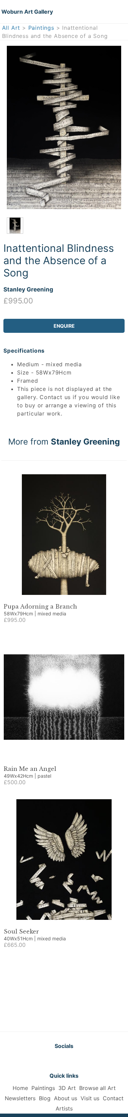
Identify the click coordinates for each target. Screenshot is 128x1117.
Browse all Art (97, 1088)
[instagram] (81, 1060)
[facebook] (64, 1060)
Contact (113, 1098)
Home (20, 1088)
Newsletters (20, 1098)
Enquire (64, 326)
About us (65, 1098)
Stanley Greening (28, 289)
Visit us (90, 1098)
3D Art (67, 1088)
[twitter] (47, 1060)
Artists (64, 1108)
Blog (45, 1098)
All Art (11, 27)
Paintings (41, 27)
